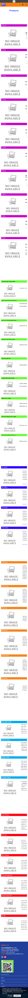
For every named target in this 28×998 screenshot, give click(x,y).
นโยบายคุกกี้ (4, 993)
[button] (19, 4)
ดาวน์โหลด (3, 986)
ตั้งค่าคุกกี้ (10, 995)
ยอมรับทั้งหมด (17, 995)
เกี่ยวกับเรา (3, 980)
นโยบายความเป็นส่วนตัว (16, 991)
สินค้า (2, 983)
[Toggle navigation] (26, 4)
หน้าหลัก (2, 978)
